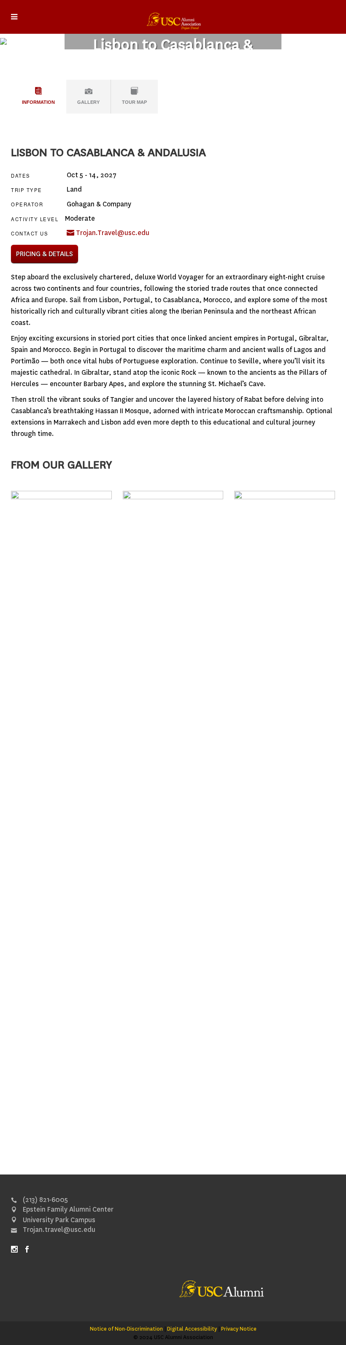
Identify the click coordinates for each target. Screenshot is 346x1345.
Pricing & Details (44, 253)
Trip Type (26, 190)
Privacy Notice (239, 1328)
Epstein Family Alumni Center (67, 1209)
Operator (27, 205)
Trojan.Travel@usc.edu (111, 232)
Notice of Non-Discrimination (126, 1328)
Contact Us (29, 233)
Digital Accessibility (192, 1328)
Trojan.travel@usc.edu (58, 1229)
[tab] (38, 97)
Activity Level (34, 219)
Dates (20, 176)
